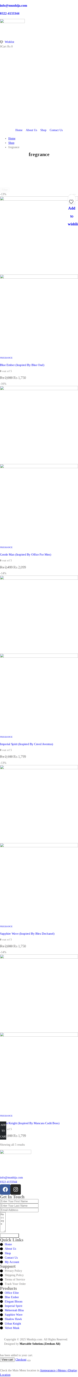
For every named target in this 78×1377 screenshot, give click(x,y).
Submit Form (9, 1235)
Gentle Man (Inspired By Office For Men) (25, 554)
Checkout (20, 1359)
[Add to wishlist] (72, 200)
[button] (2, 1365)
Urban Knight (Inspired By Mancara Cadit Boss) (29, 1123)
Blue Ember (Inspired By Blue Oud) (22, 365)
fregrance (6, 358)
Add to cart (3, 1130)
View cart (7, 1359)
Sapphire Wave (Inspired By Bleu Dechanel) (27, 933)
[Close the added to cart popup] (29, 1360)
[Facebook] (5, 1189)
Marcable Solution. (32, 1343)
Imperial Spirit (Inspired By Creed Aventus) (26, 744)
